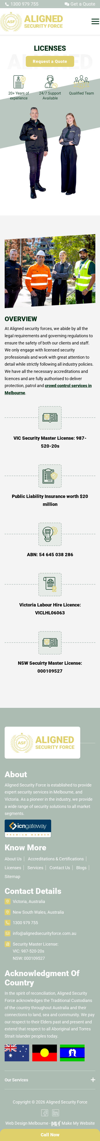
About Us (13, 858)
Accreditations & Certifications (56, 858)
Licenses (13, 867)
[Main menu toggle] (95, 21)
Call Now (50, 1135)
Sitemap (12, 876)
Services (35, 867)
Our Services (16, 1080)
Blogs (81, 867)
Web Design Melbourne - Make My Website (50, 1123)
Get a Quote (82, 4)
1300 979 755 (23, 4)
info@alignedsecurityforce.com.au (44, 933)
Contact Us (60, 867)
